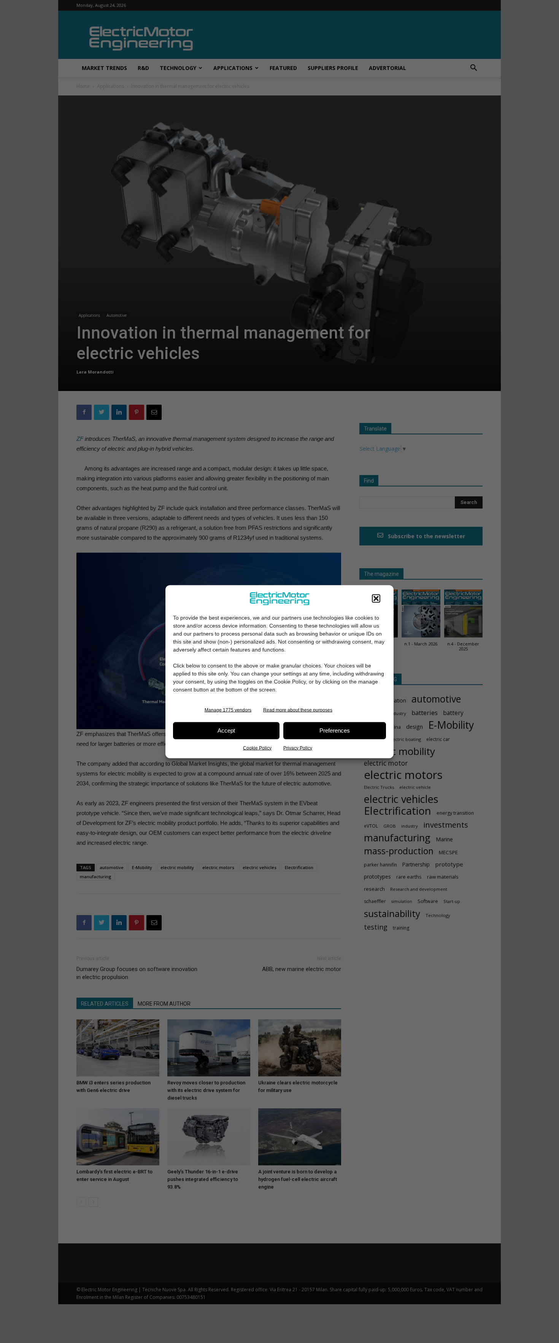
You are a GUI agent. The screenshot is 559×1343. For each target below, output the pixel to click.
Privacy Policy (297, 747)
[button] (376, 598)
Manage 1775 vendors (228, 709)
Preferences (334, 730)
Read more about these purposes (297, 709)
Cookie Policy (257, 747)
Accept (226, 730)
